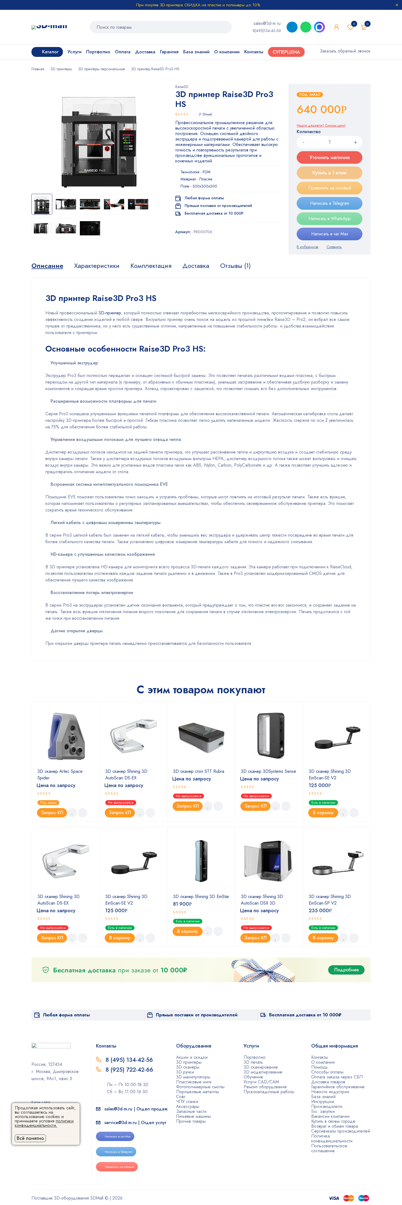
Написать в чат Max (329, 234)
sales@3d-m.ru (267, 23)
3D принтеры (61, 69)
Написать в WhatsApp (329, 218)
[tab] (47, 266)
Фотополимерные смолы (200, 1087)
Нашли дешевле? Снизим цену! (321, 125)
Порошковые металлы (197, 1092)
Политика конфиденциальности (332, 1138)
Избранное (354, 24)
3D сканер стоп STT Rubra (198, 771)
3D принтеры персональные (101, 69)
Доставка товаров (328, 1082)
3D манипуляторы (193, 1077)
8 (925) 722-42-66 (130, 1070)
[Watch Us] (33, 1094)
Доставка (195, 266)
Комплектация (150, 266)
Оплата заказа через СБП (337, 1077)
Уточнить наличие (330, 157)
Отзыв (205, 114)
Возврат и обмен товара (334, 1126)
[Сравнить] (334, 247)
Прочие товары (191, 1121)
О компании (323, 1062)
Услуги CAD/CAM (261, 1082)
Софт (180, 1096)
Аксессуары (187, 1106)
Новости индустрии (330, 1092)
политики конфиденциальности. (44, 1123)
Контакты (319, 1057)
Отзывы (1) (235, 266)
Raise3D (181, 86)
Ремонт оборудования (265, 1087)
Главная (37, 69)
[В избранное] (307, 247)
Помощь (319, 1067)
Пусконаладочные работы (269, 1092)
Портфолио (255, 1057)
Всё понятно (30, 1138)
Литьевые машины (193, 1116)
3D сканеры (187, 1067)
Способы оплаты (327, 1072)
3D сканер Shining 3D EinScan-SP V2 (330, 899)
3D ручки (185, 1072)
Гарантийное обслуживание (338, 1087)
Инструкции (322, 1101)
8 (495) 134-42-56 (129, 1060)
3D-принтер (109, 313)
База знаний (323, 1096)
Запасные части (191, 1111)
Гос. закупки (323, 1111)
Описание (47, 266)
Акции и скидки (192, 1057)
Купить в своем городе (333, 1121)
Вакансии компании (330, 1116)
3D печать (253, 1062)
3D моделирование (263, 1072)
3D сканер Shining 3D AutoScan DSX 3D (262, 899)
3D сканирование (261, 1067)
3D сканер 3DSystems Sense (268, 771)
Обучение (253, 1077)
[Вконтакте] (51, 1094)
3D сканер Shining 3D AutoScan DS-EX (126, 774)
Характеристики (97, 266)
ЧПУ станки (187, 1101)
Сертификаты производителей (340, 1131)
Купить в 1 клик (329, 172)
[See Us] (42, 1094)
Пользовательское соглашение (329, 1148)
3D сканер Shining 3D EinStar (201, 896)
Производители (326, 1106)
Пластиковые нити (193, 1082)
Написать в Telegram (329, 203)
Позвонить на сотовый (329, 188)
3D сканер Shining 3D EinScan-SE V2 (330, 774)
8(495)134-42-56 (267, 30)
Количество (309, 132)
